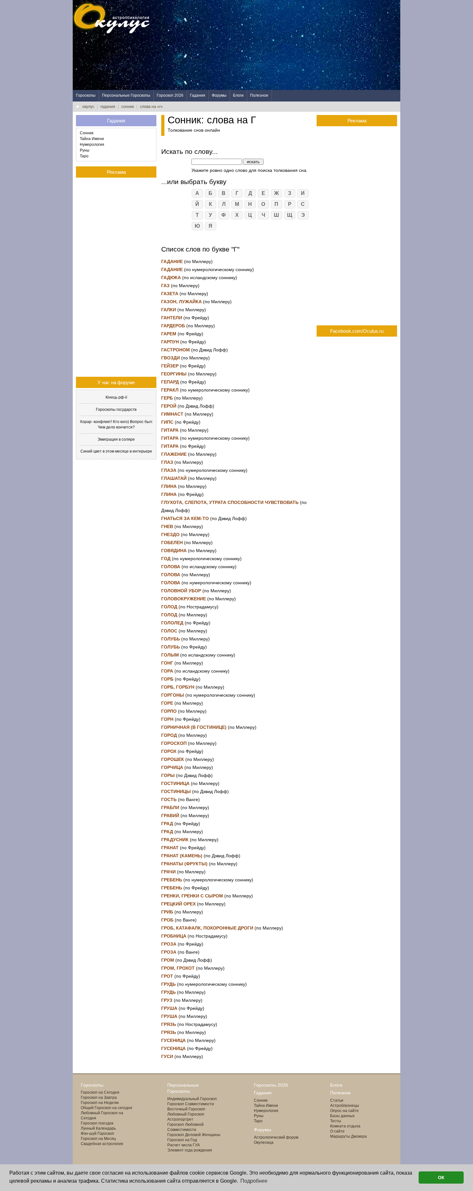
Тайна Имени (92, 139)
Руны (84, 150)
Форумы (219, 95)
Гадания (197, 95)
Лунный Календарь (98, 1128)
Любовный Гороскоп (185, 1114)
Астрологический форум (276, 1137)
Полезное (259, 95)
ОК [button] (441, 1177)
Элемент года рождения (189, 1150)
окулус (88, 106)
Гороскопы (86, 95)
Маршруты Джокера (348, 1136)
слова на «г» (151, 106)
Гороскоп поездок (97, 1123)
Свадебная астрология (102, 1144)
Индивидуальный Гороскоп (192, 1099)
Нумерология (92, 144)
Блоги (238, 95)
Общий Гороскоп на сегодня (106, 1108)
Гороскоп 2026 (170, 95)
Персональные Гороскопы (126, 95)
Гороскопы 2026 (271, 1085)
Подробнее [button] (253, 1181)
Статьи (336, 1100)
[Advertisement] (283, 45)
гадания (107, 106)
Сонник (86, 133)
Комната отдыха (345, 1126)
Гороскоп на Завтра (99, 1097)
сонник (127, 106)
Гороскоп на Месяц (98, 1138)
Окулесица (264, 1142)
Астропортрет (180, 1119)
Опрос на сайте (344, 1110)
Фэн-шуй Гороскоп (97, 1133)
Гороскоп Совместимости (190, 1104)
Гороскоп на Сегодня (100, 1092)
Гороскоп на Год (182, 1140)
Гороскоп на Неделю (100, 1102)
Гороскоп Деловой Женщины (193, 1135)
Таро (84, 156)
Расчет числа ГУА (183, 1145)
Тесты (335, 1121)
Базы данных (342, 1116)
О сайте (337, 1131)
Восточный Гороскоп (186, 1109)
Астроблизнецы (344, 1105)
